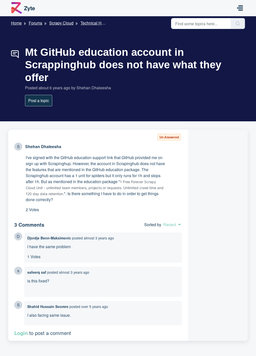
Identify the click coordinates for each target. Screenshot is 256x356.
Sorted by (152, 224)
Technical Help (93, 23)
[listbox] (172, 224)
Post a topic (38, 100)
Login (21, 332)
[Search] (238, 23)
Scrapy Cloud (61, 23)
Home (16, 23)
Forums (35, 23)
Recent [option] (169, 224)
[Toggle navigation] (240, 8)
